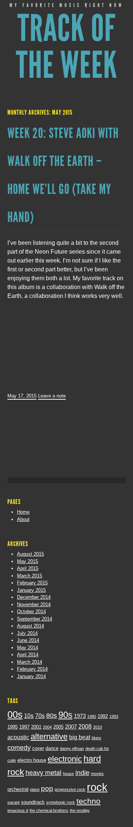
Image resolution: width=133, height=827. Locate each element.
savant (13, 802)
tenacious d (17, 810)
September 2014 (34, 619)
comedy (19, 747)
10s (29, 715)
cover (38, 748)
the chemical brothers (49, 810)
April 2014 (27, 654)
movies (97, 773)
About (23, 519)
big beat (79, 737)
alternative (49, 736)
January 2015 (31, 590)
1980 (91, 716)
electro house (31, 760)
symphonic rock (60, 802)
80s (51, 715)
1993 (113, 716)
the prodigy (80, 810)
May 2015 (27, 561)
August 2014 (30, 626)
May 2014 (27, 647)
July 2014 (27, 633)
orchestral (17, 789)
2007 (71, 727)
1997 (24, 727)
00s (15, 714)
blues (96, 738)
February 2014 (32, 669)
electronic (65, 759)
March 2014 (29, 662)
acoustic (18, 737)
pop (47, 788)
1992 (103, 716)
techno (88, 801)
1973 (80, 716)
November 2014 (34, 604)
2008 (85, 726)
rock (97, 787)
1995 (12, 727)
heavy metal (43, 772)
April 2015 (27, 568)
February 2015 (32, 582)
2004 (47, 727)
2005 (58, 727)
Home (23, 512)
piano (35, 789)
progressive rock (70, 789)
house (68, 773)
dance (51, 748)
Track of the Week (66, 47)
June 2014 (28, 640)
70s (40, 715)
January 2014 (31, 676)
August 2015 (30, 554)
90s (65, 715)
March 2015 (29, 575)
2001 (36, 727)
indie (82, 772)
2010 (97, 727)
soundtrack (33, 802)
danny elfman (72, 748)
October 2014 (31, 611)
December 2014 (34, 597)
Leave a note (52, 396)
